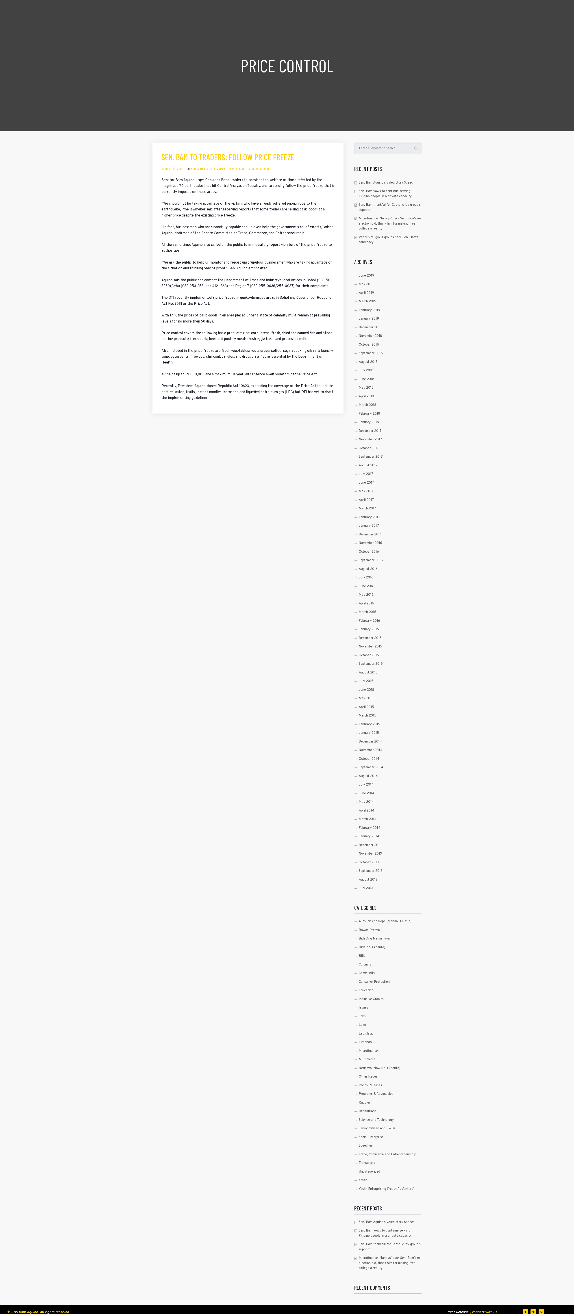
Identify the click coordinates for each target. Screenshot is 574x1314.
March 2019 (367, 301)
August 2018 (368, 362)
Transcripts (367, 1163)
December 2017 (370, 431)
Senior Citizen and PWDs (377, 1128)
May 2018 (366, 388)
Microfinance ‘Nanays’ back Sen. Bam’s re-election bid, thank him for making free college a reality (390, 223)
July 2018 (366, 370)
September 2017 (371, 457)
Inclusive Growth (371, 999)
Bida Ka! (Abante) (372, 947)
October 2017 (369, 448)
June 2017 (366, 483)
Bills (362, 956)
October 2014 (369, 759)
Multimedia (367, 1059)
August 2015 (368, 673)
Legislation (367, 1034)
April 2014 (366, 811)
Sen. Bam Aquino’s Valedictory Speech (387, 183)
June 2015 (366, 690)
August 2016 (368, 569)
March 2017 (367, 509)
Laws (363, 1025)
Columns (365, 965)
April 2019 (366, 293)
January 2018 (369, 422)
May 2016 (366, 595)
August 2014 (368, 776)
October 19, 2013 (172, 169)
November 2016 (370, 543)
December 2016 (370, 535)
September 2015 (371, 664)
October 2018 (369, 345)
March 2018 (367, 405)
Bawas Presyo (369, 930)
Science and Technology (376, 1120)
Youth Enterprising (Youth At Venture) (386, 1189)
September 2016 (371, 560)
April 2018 (366, 396)
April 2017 (366, 500)
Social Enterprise (371, 1137)
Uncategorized (369, 1172)
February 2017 (369, 517)
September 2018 (371, 353)
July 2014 (366, 785)
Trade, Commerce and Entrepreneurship (245, 169)
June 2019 (366, 276)
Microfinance (368, 1051)
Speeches (366, 1146)
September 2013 (371, 871)
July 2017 (366, 474)
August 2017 (368, 465)
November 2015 (370, 647)
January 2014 (369, 836)
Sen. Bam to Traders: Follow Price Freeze (227, 157)
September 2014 (371, 767)
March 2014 (367, 819)
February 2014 (369, 828)
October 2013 (369, 862)
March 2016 (367, 612)
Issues (194, 169)
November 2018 (370, 336)
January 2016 (369, 629)
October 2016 (369, 552)
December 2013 (370, 845)
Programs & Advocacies (376, 1094)
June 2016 (366, 586)
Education (366, 990)
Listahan (365, 1042)
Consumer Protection (374, 982)
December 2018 (370, 327)
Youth (363, 1180)
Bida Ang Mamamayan (375, 939)
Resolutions (367, 1111)
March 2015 (367, 716)
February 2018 (369, 414)
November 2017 (370, 439)
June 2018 (366, 379)
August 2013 (368, 880)
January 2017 (369, 526)
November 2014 (370, 750)
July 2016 (366, 578)
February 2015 (369, 724)
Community (367, 973)
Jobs (362, 1016)
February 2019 (369, 310)
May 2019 (366, 284)
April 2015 (366, 707)
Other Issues (208, 169)
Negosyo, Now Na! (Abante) (379, 1068)
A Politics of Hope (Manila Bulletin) (385, 921)
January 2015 (369, 733)
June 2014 (366, 793)
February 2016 (369, 621)
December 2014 (370, 742)
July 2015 (366, 681)
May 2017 (366, 491)
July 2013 (366, 888)
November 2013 (370, 854)
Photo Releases (370, 1085)
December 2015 (370, 638)
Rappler (364, 1103)
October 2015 (369, 655)
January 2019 (369, 319)
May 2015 (366, 698)
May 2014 (366, 802)
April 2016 (366, 604)
